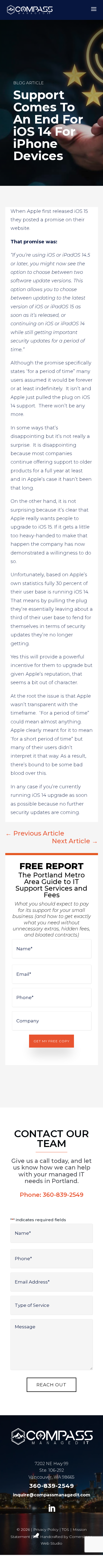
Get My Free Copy (51, 1041)
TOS (65, 1529)
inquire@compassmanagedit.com (51, 1494)
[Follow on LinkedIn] (51, 1508)
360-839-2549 (63, 1194)
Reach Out (51, 1384)
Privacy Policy (45, 1529)
